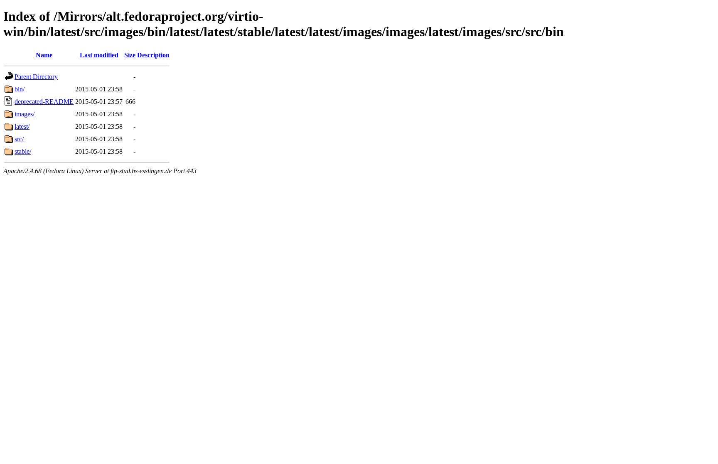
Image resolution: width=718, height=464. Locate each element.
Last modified (99, 55)
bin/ (20, 89)
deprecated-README (44, 101)
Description (153, 55)
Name (44, 55)
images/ (24, 114)
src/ (19, 138)
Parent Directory (36, 76)
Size (129, 55)
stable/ (23, 151)
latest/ (22, 126)
